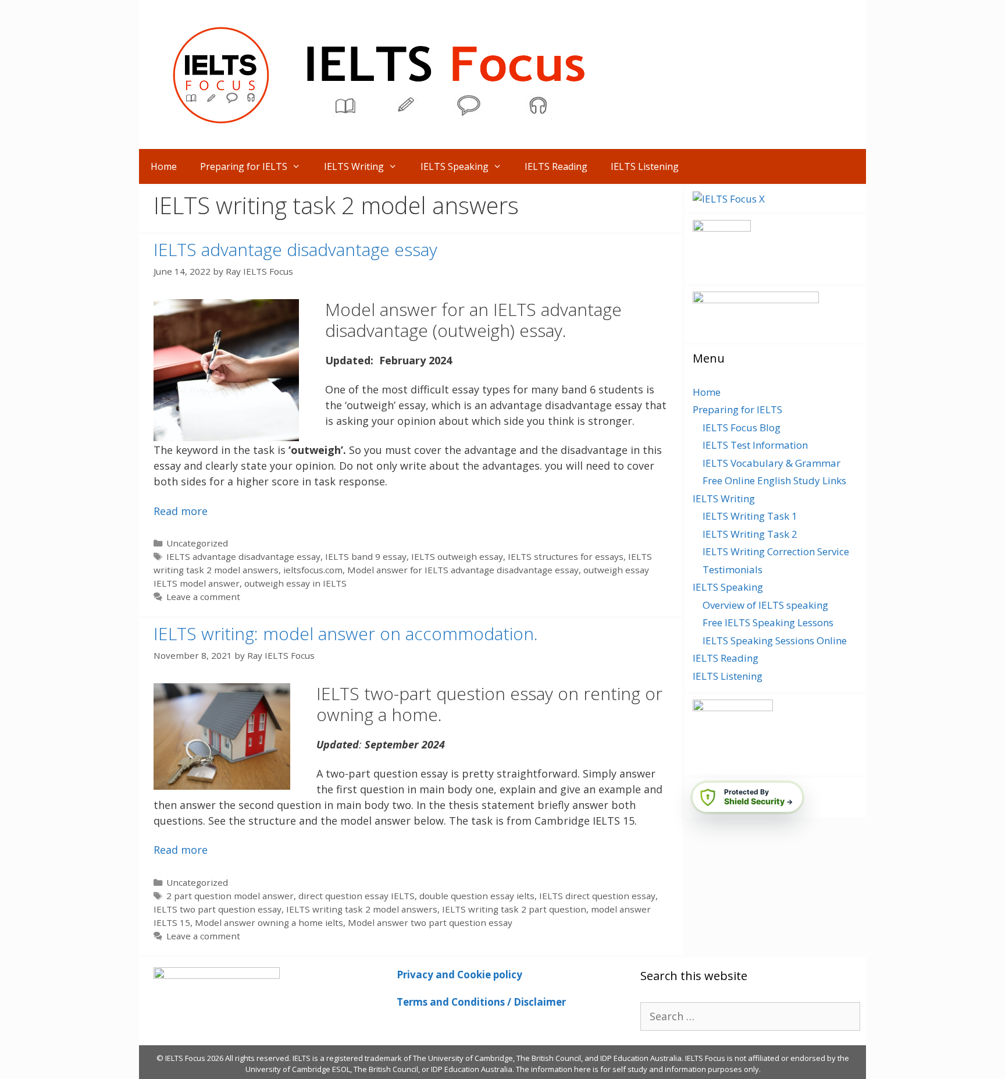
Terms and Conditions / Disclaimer (481, 1002)
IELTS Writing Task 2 (750, 534)
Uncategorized (197, 543)
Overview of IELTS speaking (765, 605)
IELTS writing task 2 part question (514, 909)
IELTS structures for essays (565, 556)
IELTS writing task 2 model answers (361, 909)
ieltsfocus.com (313, 570)
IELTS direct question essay (597, 895)
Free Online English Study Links (774, 480)
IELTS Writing (354, 166)
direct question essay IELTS (356, 895)
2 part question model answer (230, 895)
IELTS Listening (645, 166)
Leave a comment (203, 596)
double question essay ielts (476, 895)
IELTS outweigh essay (457, 556)
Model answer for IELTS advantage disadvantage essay (463, 570)
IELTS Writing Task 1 (750, 516)
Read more (181, 511)
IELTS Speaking (454, 166)
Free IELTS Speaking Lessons (768, 622)
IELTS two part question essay (217, 909)
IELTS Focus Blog (742, 427)
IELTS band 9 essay (366, 556)
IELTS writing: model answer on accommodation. (346, 633)
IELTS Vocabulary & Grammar (771, 463)
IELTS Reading (556, 166)
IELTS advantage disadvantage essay (295, 249)
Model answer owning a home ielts (269, 922)
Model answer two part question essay (430, 922)
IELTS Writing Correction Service (776, 551)
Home (164, 166)
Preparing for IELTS (243, 166)
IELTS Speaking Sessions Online (775, 640)
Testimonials (732, 569)
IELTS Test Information (755, 445)
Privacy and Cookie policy (459, 974)
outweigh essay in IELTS (295, 583)
